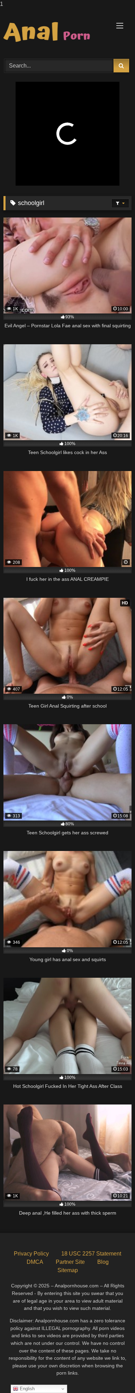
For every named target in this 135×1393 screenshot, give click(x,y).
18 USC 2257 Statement (91, 1254)
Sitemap (67, 1270)
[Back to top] (113, 1373)
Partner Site (70, 1262)
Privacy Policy (31, 1254)
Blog (103, 1262)
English (26, 1388)
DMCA (35, 1262)
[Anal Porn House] (55, 32)
